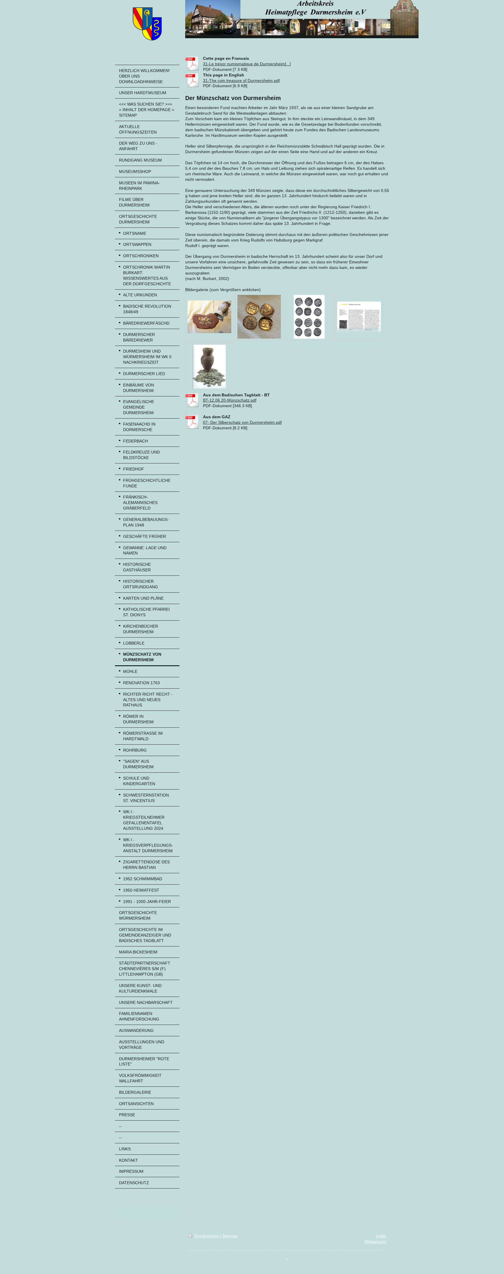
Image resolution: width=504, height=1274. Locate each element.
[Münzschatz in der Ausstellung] (209, 316)
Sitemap (229, 1235)
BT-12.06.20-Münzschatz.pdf (229, 400)
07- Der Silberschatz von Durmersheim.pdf (242, 422)
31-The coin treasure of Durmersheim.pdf (241, 80)
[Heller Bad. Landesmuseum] (309, 317)
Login (381, 1235)
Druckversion (206, 1235)
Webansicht (375, 1241)
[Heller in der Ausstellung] (259, 317)
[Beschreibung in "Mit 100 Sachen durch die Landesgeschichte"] (359, 317)
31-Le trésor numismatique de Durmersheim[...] (247, 64)
